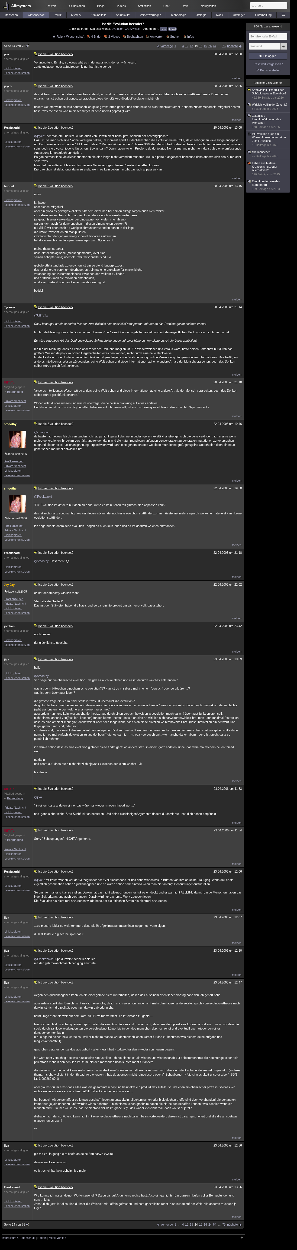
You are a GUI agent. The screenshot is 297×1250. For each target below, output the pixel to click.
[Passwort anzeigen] (283, 49)
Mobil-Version (57, 1238)
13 (191, 46)
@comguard (42, 432)
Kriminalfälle (99, 15)
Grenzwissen (133, 28)
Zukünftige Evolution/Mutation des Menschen (266, 121)
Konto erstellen (270, 70)
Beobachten (135, 36)
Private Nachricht (15, 401)
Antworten (156, 36)
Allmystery (21, 6)
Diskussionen (76, 6)
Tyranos (9, 307)
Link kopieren (13, 68)
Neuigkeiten (208, 6)
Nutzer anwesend (268, 26)
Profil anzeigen (13, 461)
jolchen (9, 626)
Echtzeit (51, 6)
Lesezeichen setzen (17, 73)
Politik (57, 15)
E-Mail (172, 29)
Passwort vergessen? (268, 64)
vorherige (167, 46)
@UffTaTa (41, 315)
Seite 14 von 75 (14, 46)
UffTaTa (9, 382)
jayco (8, 86)
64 (214, 46)
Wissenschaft (36, 15)
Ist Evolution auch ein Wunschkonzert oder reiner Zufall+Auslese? (269, 139)
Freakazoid (12, 128)
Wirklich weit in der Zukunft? (269, 106)
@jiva (38, 797)
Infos (190, 36)
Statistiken (144, 6)
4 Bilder (96, 36)
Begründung (15, 391)
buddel (9, 186)
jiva (6, 659)
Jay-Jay (9, 585)
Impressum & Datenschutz (18, 1238)
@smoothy (41, 561)
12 (186, 46)
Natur (219, 15)
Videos (121, 6)
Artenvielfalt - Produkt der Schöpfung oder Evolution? (269, 93)
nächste (232, 46)
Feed (163, 29)
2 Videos (114, 36)
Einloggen (269, 56)
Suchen (175, 36)
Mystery (76, 15)
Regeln (42, 1238)
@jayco (39, 136)
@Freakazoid (43, 496)
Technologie (178, 15)
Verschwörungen (150, 15)
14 (196, 46)
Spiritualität (123, 15)
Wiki (185, 6)
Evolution (117, 28)
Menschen (11, 15)
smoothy (10, 424)
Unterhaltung (263, 15)
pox (6, 54)
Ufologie (201, 15)
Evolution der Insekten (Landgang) (266, 185)
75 (224, 46)
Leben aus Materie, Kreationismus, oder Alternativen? (266, 169)
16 (205, 46)
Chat (166, 6)
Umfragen (239, 15)
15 (200, 46)
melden (237, 78)
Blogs (100, 6)
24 (210, 46)
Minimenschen (265, 154)
